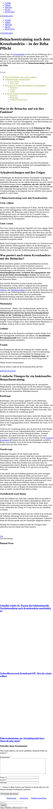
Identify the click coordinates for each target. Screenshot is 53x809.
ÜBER (7, 5)
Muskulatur (14, 87)
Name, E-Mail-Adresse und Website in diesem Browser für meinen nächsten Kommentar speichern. (24, 788)
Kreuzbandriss (19, 54)
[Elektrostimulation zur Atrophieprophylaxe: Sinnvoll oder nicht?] (26, 707)
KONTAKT (10, 12)
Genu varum (14, 83)
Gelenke (13, 89)
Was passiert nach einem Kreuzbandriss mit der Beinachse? (25, 85)
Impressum (24, 798)
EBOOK (8, 7)
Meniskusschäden (18, 290)
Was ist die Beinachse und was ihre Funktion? (21, 77)
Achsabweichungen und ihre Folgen (17, 79)
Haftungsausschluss (38, 798)
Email (2, 780)
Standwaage (14, 97)
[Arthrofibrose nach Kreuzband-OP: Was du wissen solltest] (26, 642)
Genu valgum (14, 81)
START (8, 3)
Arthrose (3, 290)
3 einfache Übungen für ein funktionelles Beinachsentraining (26, 94)
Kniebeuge (13, 95)
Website (3, 783)
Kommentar (5, 757)
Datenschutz (11, 798)
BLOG (7, 10)
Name (2, 777)
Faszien (12, 91)
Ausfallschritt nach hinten (18, 99)
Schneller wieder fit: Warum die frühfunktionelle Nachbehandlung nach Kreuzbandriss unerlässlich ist (25, 608)
